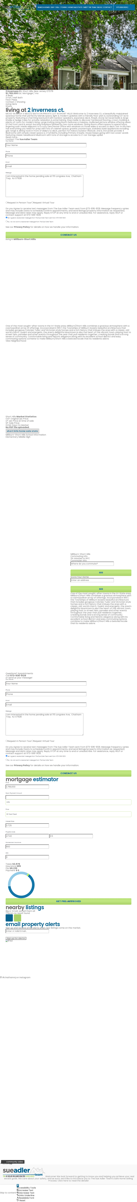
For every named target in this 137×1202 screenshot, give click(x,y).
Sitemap (67, 1142)
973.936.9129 (121, 7)
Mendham (43, 1133)
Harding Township (65, 1132)
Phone (8, 151)
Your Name (9, 141)
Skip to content (8, 1192)
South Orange (45, 1120)
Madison (64, 1124)
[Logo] (17, 7)
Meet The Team (90, 7)
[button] (18, 1185)
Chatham (65, 1122)
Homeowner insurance (13, 842)
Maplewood (66, 1118)
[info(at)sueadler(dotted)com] (93, 1135)
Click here (63, 1180)
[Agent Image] (21, 1158)
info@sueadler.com (118, 1133)
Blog (100, 7)
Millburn (42, 1118)
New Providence (46, 1122)
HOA (7, 853)
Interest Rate (10, 821)
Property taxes (10, 832)
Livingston (65, 1127)
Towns (64, 7)
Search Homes (44, 7)
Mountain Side (45, 1135)
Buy (52, 7)
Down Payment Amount (14, 793)
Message (8, 172)
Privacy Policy (13, 1140)
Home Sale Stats (75, 7)
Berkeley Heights (42, 1128)
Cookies (48, 1140)
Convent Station (68, 1129)
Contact (108, 7)
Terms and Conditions (32, 1140)
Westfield (43, 1124)
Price (7, 782)
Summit (64, 1120)
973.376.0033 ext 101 (118, 1127)
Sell (57, 7)
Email (7, 162)
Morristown (44, 1131)
